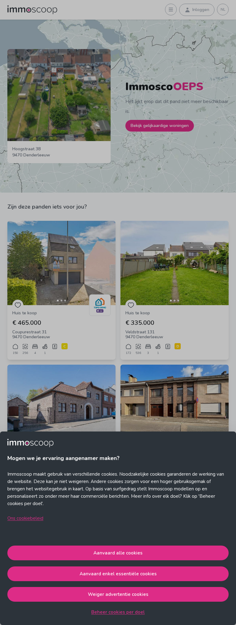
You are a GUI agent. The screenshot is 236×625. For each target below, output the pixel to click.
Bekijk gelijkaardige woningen (160, 125)
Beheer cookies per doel (118, 612)
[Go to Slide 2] (61, 300)
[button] (61, 263)
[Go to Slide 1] (58, 300)
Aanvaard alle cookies (118, 553)
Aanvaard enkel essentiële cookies (118, 574)
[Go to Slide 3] (65, 300)
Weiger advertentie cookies (118, 594)
